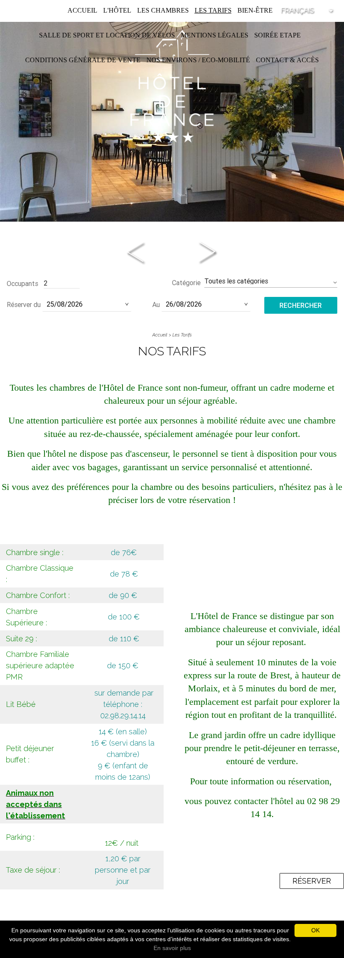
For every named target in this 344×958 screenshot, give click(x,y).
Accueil (82, 10)
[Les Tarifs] (172, 86)
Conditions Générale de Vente (83, 60)
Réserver (311, 880)
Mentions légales (214, 35)
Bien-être (255, 10)
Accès (308, 60)
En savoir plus (172, 948)
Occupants (22, 283)
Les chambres (163, 10)
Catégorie (186, 282)
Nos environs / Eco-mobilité (198, 60)
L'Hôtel (117, 10)
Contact (272, 60)
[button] (270, 281)
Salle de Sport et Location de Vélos (107, 35)
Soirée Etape (277, 35)
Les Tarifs (213, 10)
